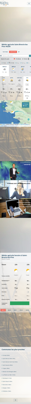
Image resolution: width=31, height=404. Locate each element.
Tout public (5, 51)
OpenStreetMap (24, 124)
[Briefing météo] (15, 189)
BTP (19, 51)
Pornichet (7, 384)
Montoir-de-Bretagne (9, 371)
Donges (6, 388)
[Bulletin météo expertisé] (15, 170)
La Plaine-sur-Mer (9, 375)
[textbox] (16, 56)
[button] (11, 103)
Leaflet (3, 124)
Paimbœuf (7, 378)
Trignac (6, 368)
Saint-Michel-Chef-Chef (10, 362)
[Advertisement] (15, 24)
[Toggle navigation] (29, 3)
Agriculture (13, 51)
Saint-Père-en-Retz (9, 358)
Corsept (6, 355)
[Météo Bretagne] (4, 3)
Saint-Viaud (7, 381)
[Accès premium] (15, 208)
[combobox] (16, 56)
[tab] (3, 310)
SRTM (1, 126)
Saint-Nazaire (8, 365)
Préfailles (7, 391)
